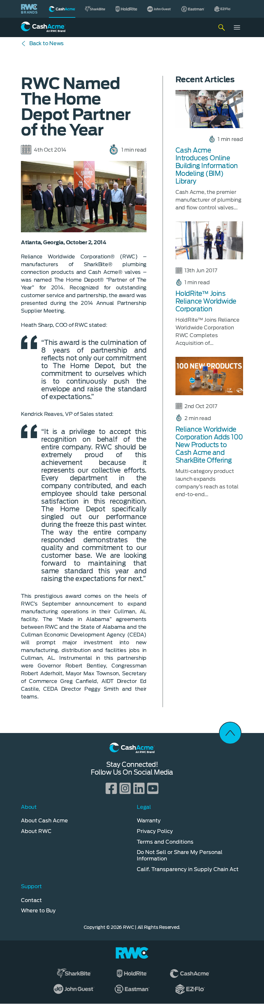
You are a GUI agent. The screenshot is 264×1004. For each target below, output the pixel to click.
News (46, 43)
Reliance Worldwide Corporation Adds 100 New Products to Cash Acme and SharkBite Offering (209, 445)
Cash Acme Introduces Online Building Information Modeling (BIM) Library (206, 165)
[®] (62, 9)
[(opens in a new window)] (95, 9)
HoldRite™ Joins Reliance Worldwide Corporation (205, 301)
